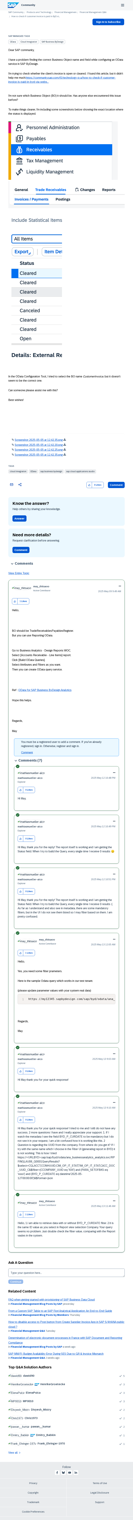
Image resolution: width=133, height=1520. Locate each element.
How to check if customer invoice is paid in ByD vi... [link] (35, 16)
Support (99, 1502)
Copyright (33, 1492)
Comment (116, 485)
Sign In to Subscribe (108, 22)
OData (13, 42)
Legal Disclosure (99, 1492)
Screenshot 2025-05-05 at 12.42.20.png (39, 444)
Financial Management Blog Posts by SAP (36, 1304)
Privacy (33, 1483)
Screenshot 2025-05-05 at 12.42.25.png (39, 449)
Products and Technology (39, 12)
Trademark (33, 1502)
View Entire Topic (18, 573)
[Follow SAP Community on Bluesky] (63, 1472)
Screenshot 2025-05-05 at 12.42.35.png (39, 439)
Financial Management (66, 12)
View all (13, 1452)
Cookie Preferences (33, 1511)
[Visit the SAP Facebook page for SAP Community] (57, 1472)
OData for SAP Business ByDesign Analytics (45, 690)
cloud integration (18, 471)
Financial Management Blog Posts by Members (40, 1315)
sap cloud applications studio (80, 471)
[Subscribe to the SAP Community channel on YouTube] (69, 1472)
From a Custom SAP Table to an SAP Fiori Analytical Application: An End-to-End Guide (60, 1310)
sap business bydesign (51, 471)
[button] (89, 485)
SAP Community (16, 12)
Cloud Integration (28, 42)
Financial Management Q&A (93, 12)
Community (28, 5)
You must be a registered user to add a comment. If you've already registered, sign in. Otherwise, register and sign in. (61, 744)
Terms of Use (100, 1483)
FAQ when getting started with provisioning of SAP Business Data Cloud (51, 1299)
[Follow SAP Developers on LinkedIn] (75, 1472)
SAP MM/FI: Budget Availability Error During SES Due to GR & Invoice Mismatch (56, 1353)
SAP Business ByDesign (53, 42)
